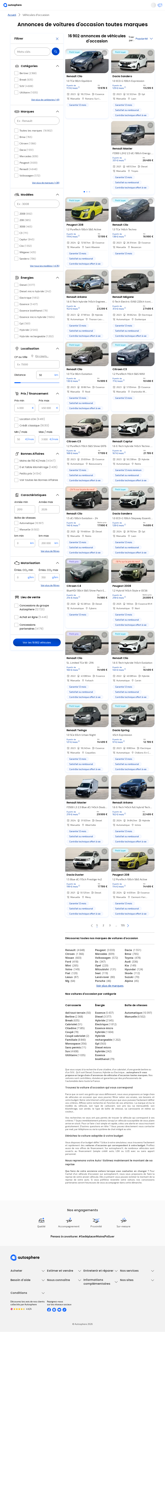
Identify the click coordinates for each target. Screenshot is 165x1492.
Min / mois (20, 441)
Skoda (132, 984)
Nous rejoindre (54, 1386)
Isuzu (71, 1014)
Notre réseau (123, 16)
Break (26, 89)
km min (19, 545)
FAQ (12, 1370)
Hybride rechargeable (36, 345)
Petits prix (30, 483)
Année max (46, 512)
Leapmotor (134, 999)
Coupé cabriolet (77, 1064)
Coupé (71, 1060)
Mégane (27, 261)
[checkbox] (16, 83)
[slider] (21, 392)
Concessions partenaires (31, 636)
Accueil (12, 25)
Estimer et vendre (35, 16)
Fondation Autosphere (131, 1364)
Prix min (19, 410)
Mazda (102, 995)
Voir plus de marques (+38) (45, 192)
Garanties (125, 1313)
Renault (28, 178)
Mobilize (132, 1014)
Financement (126, 1308)
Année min (21, 512)
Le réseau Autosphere (131, 1375)
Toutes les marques (35, 140)
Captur (26, 248)
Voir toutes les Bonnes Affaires (38, 489)
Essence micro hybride (37, 326)
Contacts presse (55, 1380)
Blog (122, 1394)
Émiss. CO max (48, 580)
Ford (71, 972)
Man (100, 1014)
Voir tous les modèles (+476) (44, 275)
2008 (25, 223)
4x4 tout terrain (78, 1041)
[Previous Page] (79, 936)
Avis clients (53, 1375)
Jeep (130, 995)
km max (44, 545)
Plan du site (16, 1453)
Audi (131, 972)
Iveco (70, 1011)
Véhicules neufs (18, 1313)
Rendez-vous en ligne (94, 1308)
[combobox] (36, 374)
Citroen (27, 152)
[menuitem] (35, 17)
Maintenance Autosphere (96, 1313)
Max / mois (45, 441)
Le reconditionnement (94, 1368)
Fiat (71, 984)
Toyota (133, 968)
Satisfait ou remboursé (132, 1319)
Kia (130, 976)
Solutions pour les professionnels (129, 1345)
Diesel (27, 294)
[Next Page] (141, 936)
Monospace (76, 1072)
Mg (70, 991)
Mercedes (28, 165)
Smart (131, 1003)
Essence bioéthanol (33, 320)
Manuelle (29, 539)
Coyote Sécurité (128, 1330)
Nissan (73, 968)
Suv (71, 1080)
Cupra (72, 995)
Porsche (103, 991)
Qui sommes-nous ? (57, 1364)
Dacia (26, 159)
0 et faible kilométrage (38, 477)
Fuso (130, 1011)
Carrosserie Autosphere (95, 1330)
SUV (26, 95)
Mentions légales (19, 1448)
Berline (28, 82)
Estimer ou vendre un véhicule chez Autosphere (62, 1309)
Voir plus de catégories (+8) (45, 109)
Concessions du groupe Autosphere (34, 617)
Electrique (29, 307)
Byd (129, 1007)
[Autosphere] (15, 6)
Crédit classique (34, 435)
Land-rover (105, 987)
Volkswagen (29, 185)
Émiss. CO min (23, 580)
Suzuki (132, 987)
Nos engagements (56, 1370)
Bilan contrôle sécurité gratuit (98, 1319)
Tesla (70, 1007)
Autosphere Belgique (131, 1380)
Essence (28, 313)
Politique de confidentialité (24, 1420)
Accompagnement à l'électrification (130, 1337)
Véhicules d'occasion (21, 1308)
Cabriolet (73, 1053)
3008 (25, 236)
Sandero (27, 268)
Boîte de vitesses (25, 527)
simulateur (121, 1170)
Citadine (75, 1056)
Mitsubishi (105, 980)
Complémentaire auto (131, 1324)
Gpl (24, 332)
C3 (23, 242)
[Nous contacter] (158, 6)
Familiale (75, 1068)
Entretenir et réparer (68, 16)
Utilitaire (28, 102)
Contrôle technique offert (96, 1324)
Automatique (31, 532)
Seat (101, 984)
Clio (25, 255)
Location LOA (32, 429)
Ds (100, 972)
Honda (101, 1007)
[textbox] (47, 385)
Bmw (25, 146)
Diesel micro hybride (35, 300)
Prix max (44, 410)
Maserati (103, 1003)
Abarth (72, 1003)
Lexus (71, 987)
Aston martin (106, 1011)
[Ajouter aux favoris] (104, 64)
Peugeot (28, 172)
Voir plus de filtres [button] (50, 560)
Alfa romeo (75, 999)
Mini (71, 976)
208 (25, 229)
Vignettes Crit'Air (92, 1373)
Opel (101, 976)
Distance (20, 384)
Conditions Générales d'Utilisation (21, 1414)
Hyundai (134, 980)
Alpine (132, 991)
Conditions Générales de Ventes (27, 1437)
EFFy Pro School (128, 1370)
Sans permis (75, 1076)
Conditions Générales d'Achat (25, 1442)
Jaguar (102, 999)
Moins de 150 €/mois (37, 470)
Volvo (72, 980)
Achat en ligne (33, 627)
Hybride (28, 339)
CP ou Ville (20, 367)
